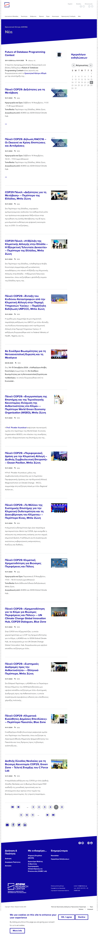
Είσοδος (78, 4)
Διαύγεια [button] (8, 866)
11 (32, 815)
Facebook (13, 825)
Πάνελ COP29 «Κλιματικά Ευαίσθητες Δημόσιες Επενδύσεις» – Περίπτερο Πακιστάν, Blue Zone (26, 719)
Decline (81, 917)
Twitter (19, 825)
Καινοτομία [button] (55, 16)
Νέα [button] (79, 16)
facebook (81, 6)
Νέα (8, 31)
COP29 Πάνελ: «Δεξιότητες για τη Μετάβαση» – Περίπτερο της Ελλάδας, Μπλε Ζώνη (25, 195)
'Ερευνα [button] (41, 16)
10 (27, 815)
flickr (89, 6)
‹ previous (18, 807)
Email (7, 825)
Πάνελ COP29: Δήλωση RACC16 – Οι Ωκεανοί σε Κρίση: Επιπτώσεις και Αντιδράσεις (25, 142)
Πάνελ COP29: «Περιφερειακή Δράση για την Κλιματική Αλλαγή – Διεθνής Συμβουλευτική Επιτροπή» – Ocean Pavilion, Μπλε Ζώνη (26, 457)
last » (53, 815)
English (70, 4)
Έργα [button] (47, 16)
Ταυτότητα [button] (24, 16)
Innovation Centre (18, 5)
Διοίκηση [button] (8, 859)
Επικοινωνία (88, 4)
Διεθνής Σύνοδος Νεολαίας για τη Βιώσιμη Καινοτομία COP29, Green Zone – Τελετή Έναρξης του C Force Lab (26, 765)
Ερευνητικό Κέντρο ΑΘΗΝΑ (16, 27)
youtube (92, 6)
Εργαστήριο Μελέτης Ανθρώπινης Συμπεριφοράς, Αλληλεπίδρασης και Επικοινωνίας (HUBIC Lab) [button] (37, 866)
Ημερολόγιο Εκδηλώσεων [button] (60, 859)
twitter (86, 6)
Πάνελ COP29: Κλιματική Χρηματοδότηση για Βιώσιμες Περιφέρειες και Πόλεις (23, 563)
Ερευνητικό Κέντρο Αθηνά (35, 73)
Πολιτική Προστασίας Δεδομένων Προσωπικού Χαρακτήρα (68, 907)
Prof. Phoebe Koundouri (17, 427)
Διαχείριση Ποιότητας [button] (12, 862)
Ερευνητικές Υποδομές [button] (68, 16)
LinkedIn (25, 825)
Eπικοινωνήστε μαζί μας (57, 886)
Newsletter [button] (55, 856)
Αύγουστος (82, 65)
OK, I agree (66, 917)
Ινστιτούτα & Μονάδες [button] (11, 16)
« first (12, 807)
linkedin (83, 6)
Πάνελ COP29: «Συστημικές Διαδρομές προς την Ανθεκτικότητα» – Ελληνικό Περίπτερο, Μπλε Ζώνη (22, 668)
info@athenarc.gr (82, 886)
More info (17, 930)
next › (47, 815)
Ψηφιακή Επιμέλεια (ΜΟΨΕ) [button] (35, 857)
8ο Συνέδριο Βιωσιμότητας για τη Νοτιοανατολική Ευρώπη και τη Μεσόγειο (25, 354)
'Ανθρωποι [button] (33, 16)
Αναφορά (90, 909)
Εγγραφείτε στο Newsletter (58, 888)
